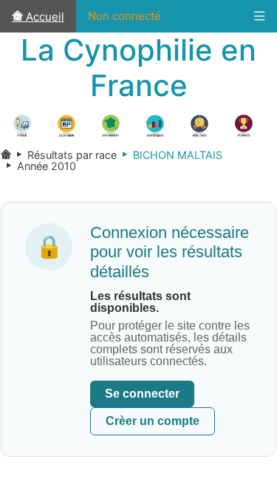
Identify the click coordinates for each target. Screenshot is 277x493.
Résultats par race (64, 155)
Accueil (43, 17)
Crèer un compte (152, 421)
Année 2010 (38, 166)
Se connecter (142, 393)
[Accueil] (6, 155)
